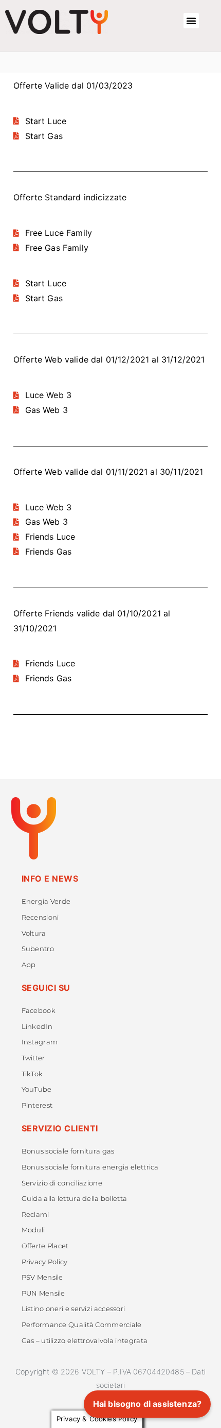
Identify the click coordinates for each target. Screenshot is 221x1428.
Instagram (40, 1042)
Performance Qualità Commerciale (82, 1325)
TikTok (32, 1074)
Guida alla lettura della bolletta (74, 1198)
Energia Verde (46, 901)
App (29, 965)
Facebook (39, 1010)
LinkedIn (37, 1026)
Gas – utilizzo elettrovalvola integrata (85, 1341)
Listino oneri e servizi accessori (73, 1309)
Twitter (33, 1058)
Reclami (35, 1214)
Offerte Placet (45, 1246)
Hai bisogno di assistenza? (147, 1404)
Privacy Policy (45, 1262)
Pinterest (37, 1105)
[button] (191, 20)
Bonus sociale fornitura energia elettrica (90, 1167)
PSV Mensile (42, 1277)
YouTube (37, 1089)
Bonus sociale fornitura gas (68, 1151)
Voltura (34, 933)
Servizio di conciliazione (62, 1183)
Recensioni (40, 917)
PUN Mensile (43, 1293)
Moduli (33, 1230)
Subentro (38, 949)
